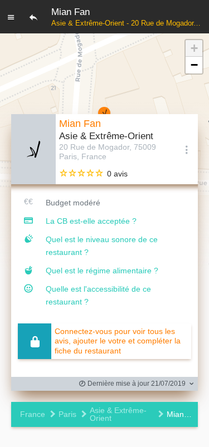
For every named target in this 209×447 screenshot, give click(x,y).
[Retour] (33, 16)
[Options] (187, 149)
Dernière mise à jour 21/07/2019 (136, 383)
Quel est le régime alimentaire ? (102, 270)
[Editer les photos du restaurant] (33, 149)
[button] (194, 48)
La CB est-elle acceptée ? (91, 221)
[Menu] (11, 16)
